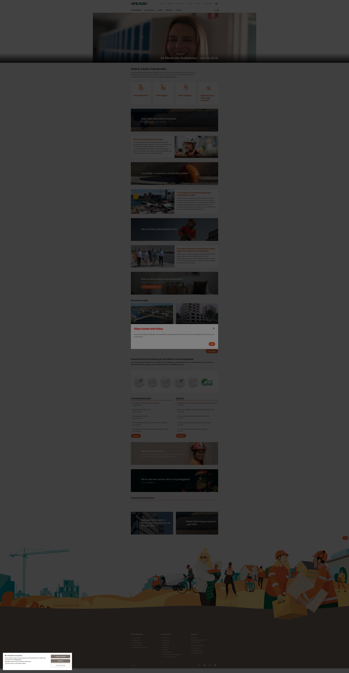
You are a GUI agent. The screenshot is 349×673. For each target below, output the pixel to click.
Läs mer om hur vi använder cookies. (15, 663)
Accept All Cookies (60, 656)
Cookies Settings (60, 665)
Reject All (60, 661)
